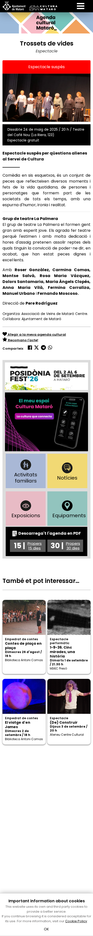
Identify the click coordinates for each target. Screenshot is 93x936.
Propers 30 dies (73, 545)
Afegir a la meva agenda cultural (36, 334)
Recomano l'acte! (22, 340)
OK (46, 929)
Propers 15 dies (35, 545)
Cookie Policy (76, 921)
